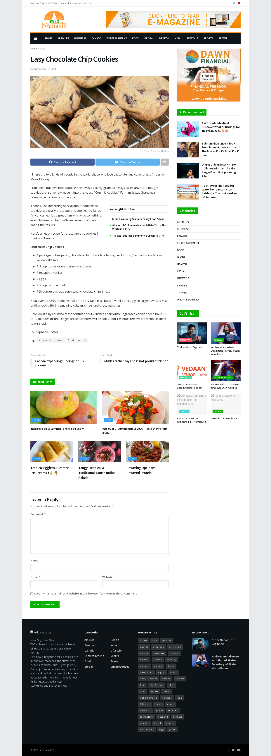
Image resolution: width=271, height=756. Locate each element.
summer (173, 710)
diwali (173, 672)
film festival (157, 685)
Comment (38, 514)
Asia (154, 640)
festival (180, 678)
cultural (144, 666)
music (170, 704)
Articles (63, 38)
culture (158, 666)
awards (144, 646)
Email (35, 577)
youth (172, 729)
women (170, 723)
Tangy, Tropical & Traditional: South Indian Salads (97, 472)
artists (143, 640)
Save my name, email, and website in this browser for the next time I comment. (86, 593)
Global (149, 38)
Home (48, 38)
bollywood (175, 646)
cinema (144, 659)
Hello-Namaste (148, 697)
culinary (171, 659)
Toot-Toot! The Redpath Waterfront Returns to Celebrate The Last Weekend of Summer (220, 191)
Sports (208, 38)
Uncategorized (188, 299)
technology (146, 716)
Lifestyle (192, 38)
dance (171, 666)
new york (145, 710)
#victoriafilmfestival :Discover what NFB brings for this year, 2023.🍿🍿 (221, 127)
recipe (82, 340)
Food (135, 38)
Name (35, 560)
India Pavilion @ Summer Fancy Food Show (138, 219)
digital (161, 672)
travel (157, 723)
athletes (166, 640)
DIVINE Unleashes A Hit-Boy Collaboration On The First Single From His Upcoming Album (219, 170)
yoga (161, 729)
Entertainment (116, 38)
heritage (167, 697)
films (171, 685)
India (177, 38)
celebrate (159, 653)
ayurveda (158, 646)
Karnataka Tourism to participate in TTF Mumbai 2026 (191, 420)
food (71, 340)
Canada (96, 38)
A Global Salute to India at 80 (224, 418)
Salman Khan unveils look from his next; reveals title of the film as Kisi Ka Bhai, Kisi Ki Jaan (220, 149)
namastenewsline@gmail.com (76, 3)
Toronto (177, 716)
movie (158, 704)
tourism (144, 723)
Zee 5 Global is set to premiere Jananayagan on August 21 (225, 386)
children (174, 653)
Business (80, 38)
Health (164, 38)
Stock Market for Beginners (189, 347)
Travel (223, 38)
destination (146, 672)
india (180, 697)
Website (107, 577)
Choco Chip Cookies (51, 340)
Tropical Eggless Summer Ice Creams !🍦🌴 (138, 235)
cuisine (158, 659)
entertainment (148, 678)
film (142, 685)
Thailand (163, 716)
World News (147, 729)
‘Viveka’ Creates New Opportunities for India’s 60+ (190, 386)
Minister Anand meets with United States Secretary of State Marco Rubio (225, 350)
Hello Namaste (46, 750)
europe (166, 678)
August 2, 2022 (38, 68)
